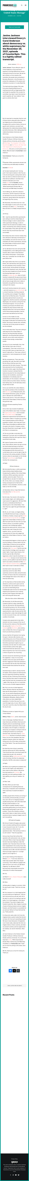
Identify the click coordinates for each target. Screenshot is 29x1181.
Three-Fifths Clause (10, 414)
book (15, 206)
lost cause (14, 548)
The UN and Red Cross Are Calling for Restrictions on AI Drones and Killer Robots (14, 1016)
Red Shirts (14, 628)
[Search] (21, 5)
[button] (14, 1002)
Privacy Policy (14, 1159)
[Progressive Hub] (10, 5)
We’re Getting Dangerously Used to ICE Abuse (14, 1096)
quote (8, 858)
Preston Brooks (11, 458)
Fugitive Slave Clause (10, 412)
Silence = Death (9, 1135)
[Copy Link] (18, 970)
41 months (16, 772)
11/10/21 (10, 167)
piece (7, 182)
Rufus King (8, 391)
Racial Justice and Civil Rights (15, 985)
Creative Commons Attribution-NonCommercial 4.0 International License (14, 1166)
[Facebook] (10, 970)
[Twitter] (14, 970)
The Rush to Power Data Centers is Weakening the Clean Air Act (14, 1055)
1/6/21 (12, 716)
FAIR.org (19, 64)
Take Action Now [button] (14, 27)
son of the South (20, 290)
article (9, 939)
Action (19, 15)
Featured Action (10, 1052)
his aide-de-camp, (13, 275)
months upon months (18, 756)
